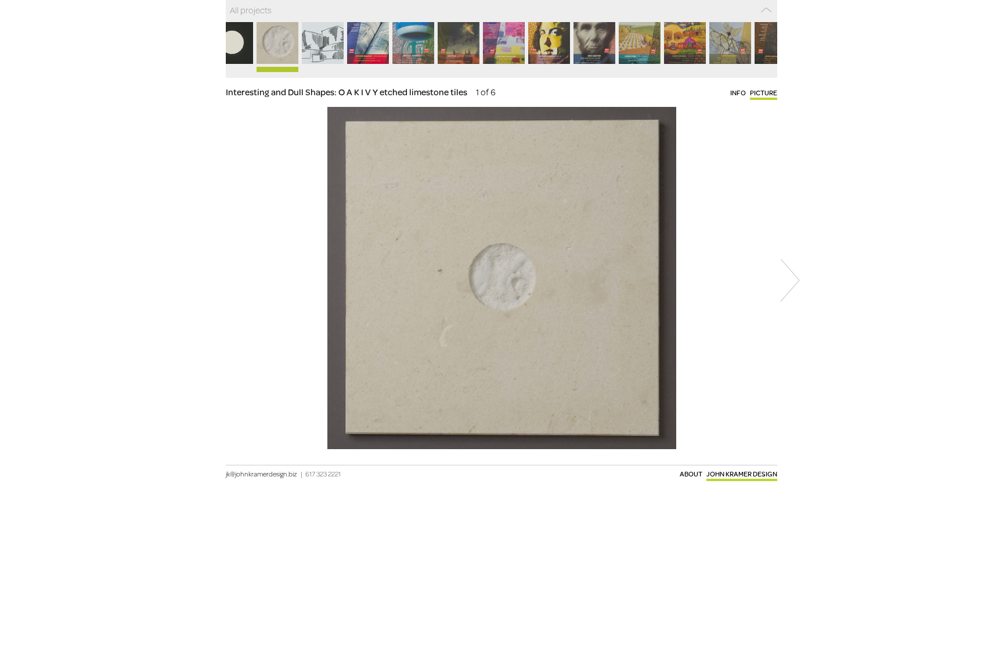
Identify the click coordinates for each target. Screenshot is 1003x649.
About (691, 474)
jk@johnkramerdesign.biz (261, 474)
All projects (251, 9)
